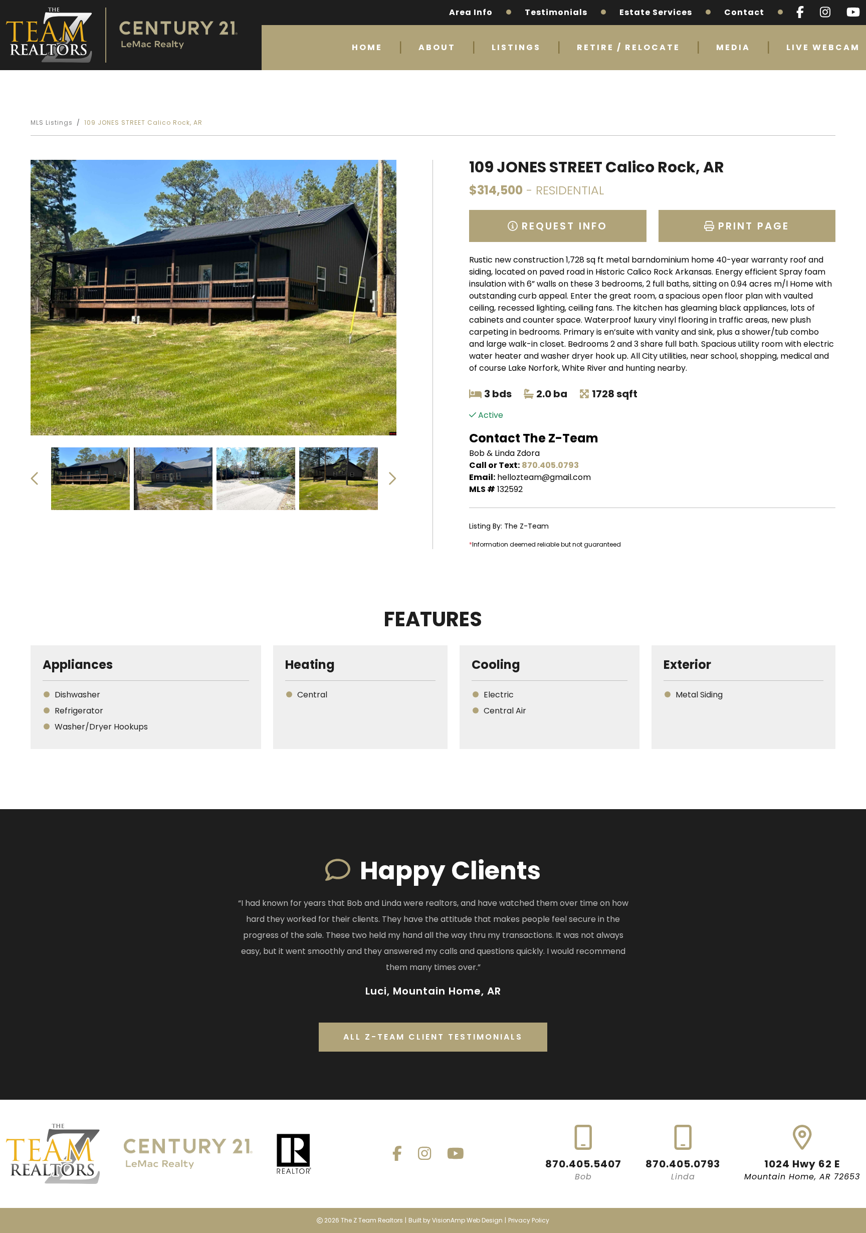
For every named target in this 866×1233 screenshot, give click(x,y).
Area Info (471, 12)
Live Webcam (823, 47)
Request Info (562, 226)
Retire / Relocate (628, 47)
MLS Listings (52, 122)
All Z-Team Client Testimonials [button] (433, 1037)
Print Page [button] (751, 226)
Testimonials (556, 12)
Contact (744, 12)
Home (367, 47)
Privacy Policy (528, 1220)
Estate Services (655, 12)
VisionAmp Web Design (467, 1220)
